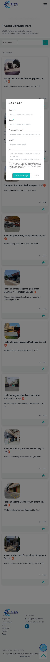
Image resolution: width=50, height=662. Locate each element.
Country (12, 110)
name (11, 120)
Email (11, 140)
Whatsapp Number (16, 130)
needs (11, 150)
